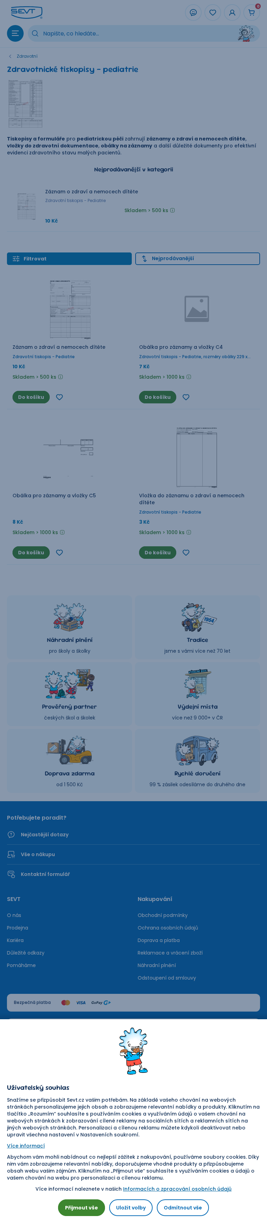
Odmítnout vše (183, 1207)
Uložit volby (131, 1207)
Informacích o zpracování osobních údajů (177, 1188)
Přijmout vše (81, 1207)
